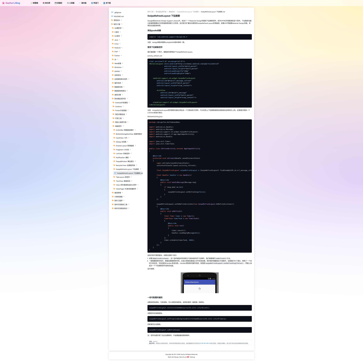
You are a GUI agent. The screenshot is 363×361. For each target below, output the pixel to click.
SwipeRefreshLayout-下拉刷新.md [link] (213, 12)
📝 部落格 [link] (34, 3)
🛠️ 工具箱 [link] (70, 3)
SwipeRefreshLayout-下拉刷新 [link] (188, 12)
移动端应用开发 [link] (161, 12)
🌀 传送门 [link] (95, 3)
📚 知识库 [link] (46, 3)
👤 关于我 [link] (107, 3)
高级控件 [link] (172, 12)
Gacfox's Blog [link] (12, 3)
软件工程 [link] (150, 12)
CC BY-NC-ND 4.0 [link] (205, 343)
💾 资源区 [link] (58, 3)
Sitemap (192, 357)
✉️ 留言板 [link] (82, 3)
